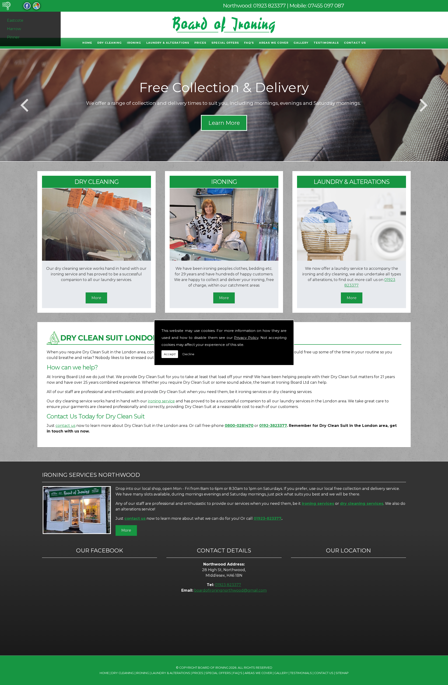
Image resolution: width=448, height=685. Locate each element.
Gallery (301, 42)
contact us (65, 425)
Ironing (134, 42)
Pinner (13, 37)
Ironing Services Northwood (91, 474)
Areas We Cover (273, 42)
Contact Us (355, 42)
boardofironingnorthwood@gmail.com (230, 590)
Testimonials (326, 42)
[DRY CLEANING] (96, 259)
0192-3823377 (273, 425)
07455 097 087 (326, 5)
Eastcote (15, 20)
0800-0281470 (239, 425)
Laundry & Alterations (167, 42)
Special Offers (225, 42)
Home (87, 42)
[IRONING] (224, 259)
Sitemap (342, 673)
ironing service (161, 401)
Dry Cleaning (109, 42)
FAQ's (249, 42)
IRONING (224, 181)
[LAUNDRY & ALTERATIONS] (351, 259)
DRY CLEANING (96, 181)
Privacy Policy (246, 337)
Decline (188, 354)
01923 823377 (269, 5)
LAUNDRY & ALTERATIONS (351, 181)
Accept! (170, 354)
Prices (200, 42)
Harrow (14, 29)
